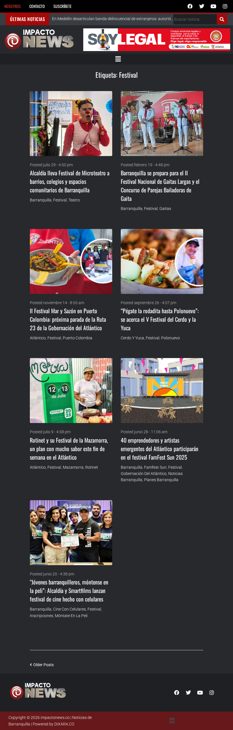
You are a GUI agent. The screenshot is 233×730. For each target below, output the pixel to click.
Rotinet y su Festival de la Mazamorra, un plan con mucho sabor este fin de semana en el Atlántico (69, 448)
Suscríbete (62, 6)
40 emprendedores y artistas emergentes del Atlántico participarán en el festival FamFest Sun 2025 (159, 448)
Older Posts (42, 664)
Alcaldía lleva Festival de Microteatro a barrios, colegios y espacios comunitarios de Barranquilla (69, 181)
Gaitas (165, 208)
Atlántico (38, 338)
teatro (74, 200)
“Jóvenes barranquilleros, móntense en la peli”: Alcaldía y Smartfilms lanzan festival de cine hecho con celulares (69, 590)
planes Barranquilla (161, 479)
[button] (118, 59)
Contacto (37, 6)
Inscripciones (41, 615)
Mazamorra (73, 467)
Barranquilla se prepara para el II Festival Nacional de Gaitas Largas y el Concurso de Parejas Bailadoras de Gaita (160, 186)
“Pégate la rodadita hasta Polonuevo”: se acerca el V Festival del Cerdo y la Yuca (160, 319)
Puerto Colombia (77, 338)
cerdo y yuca (132, 338)
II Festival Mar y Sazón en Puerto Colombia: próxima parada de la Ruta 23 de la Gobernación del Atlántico (68, 319)
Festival (60, 200)
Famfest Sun (155, 467)
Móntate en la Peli (71, 615)
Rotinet (91, 467)
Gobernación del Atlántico (144, 473)
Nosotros (12, 6)
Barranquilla (40, 200)
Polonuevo (170, 338)
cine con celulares (69, 609)
